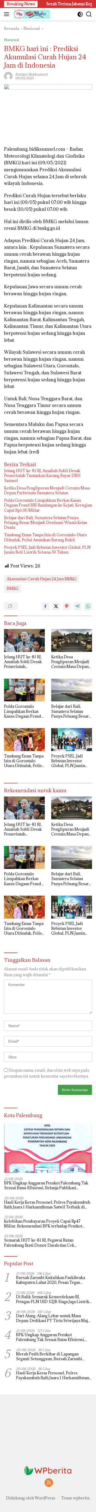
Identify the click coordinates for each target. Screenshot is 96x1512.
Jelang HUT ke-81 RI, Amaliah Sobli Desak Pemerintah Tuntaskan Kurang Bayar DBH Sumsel (42, 475)
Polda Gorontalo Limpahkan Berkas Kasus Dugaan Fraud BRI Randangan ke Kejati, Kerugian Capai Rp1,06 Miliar (48, 505)
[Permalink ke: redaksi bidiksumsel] (8, 75)
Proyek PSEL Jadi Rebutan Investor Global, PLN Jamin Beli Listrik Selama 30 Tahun (47, 550)
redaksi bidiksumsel (31, 74)
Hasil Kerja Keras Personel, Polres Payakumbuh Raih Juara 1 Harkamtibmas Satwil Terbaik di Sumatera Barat (47, 1205)
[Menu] (7, 14)
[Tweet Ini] (56, 606)
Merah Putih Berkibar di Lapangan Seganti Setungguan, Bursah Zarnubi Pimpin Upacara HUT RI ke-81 (49, 1356)
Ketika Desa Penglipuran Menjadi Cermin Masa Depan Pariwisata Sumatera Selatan (47, 490)
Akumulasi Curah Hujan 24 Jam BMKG (42, 578)
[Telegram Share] (77, 606)
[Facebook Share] (45, 606)
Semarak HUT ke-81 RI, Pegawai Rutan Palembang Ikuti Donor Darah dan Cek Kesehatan (39, 1242)
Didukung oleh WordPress (30, 1498)
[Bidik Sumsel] (31, 14)
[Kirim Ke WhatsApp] (88, 606)
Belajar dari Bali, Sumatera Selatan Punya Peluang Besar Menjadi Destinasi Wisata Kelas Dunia (45, 522)
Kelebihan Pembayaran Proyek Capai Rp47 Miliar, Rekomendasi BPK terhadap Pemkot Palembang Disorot (43, 1224)
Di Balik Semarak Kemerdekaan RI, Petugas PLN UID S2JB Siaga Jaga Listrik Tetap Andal (52, 1299)
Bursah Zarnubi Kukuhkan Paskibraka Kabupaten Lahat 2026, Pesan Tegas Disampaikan (50, 1280)
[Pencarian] (89, 14)
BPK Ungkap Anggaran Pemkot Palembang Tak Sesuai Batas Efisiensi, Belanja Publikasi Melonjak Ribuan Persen (46, 1185)
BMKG (13, 588)
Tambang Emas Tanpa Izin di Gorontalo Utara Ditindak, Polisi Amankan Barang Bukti (45, 537)
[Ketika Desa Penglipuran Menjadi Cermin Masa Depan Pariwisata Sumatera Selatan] (71, 640)
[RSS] (49, 1483)
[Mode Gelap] (80, 14)
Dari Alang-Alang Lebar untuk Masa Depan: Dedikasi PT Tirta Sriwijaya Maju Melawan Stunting (53, 1318)
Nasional (11, 39)
